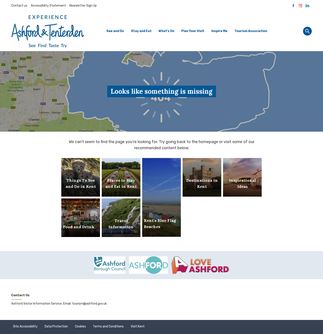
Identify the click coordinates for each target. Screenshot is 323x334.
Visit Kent (138, 326)
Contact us (19, 5)
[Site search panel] (307, 31)
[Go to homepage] (47, 31)
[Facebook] (293, 5)
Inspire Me (219, 31)
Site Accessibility (25, 326)
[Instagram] (300, 5)
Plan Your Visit (192, 31)
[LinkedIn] (307, 5)
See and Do (115, 31)
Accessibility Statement (48, 5)
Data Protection (56, 326)
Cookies (80, 326)
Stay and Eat (141, 31)
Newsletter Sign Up (83, 5)
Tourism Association (250, 31)
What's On (166, 31)
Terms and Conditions (108, 326)
